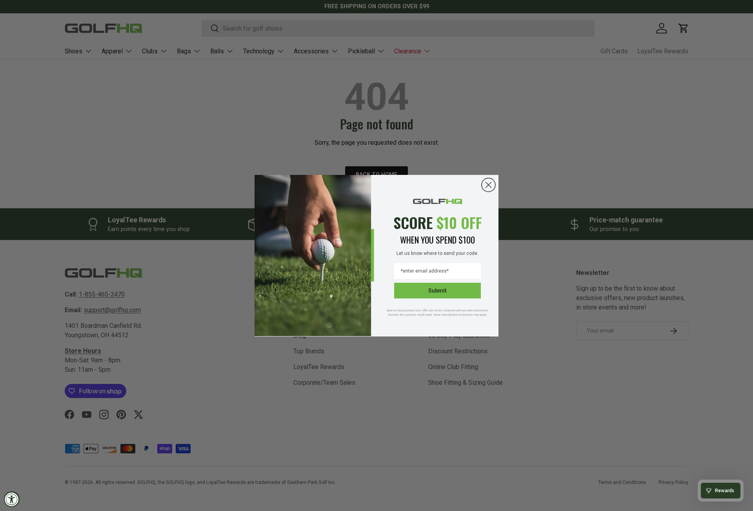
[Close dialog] (488, 185)
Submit (437, 290)
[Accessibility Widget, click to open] (12, 499)
